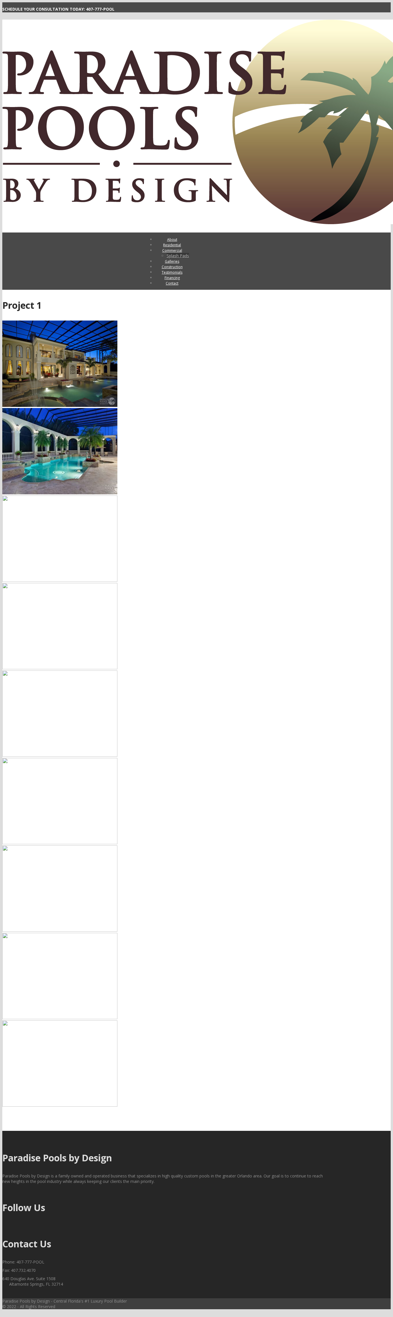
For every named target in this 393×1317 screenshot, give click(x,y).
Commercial (172, 250)
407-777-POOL (100, 9)
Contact (172, 283)
